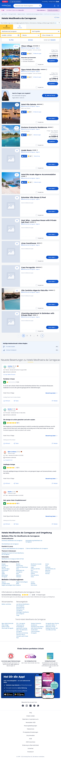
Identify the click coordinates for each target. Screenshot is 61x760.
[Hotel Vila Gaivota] (11, 113)
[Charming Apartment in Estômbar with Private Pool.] (11, 322)
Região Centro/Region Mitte (22, 582)
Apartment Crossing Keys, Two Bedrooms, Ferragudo (21, 629)
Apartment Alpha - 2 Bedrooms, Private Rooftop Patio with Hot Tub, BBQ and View (52, 627)
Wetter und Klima (6, 604)
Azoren (33, 582)
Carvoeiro (33, 565)
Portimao (47, 572)
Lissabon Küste (6, 583)
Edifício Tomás (5, 626)
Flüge (17, 615)
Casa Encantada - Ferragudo (35, 632)
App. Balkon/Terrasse (10, 374)
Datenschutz (30, 729)
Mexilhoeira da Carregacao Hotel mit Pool (13, 559)
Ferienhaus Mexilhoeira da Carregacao (12, 540)
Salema (33, 573)
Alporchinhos (34, 572)
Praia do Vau (19, 565)
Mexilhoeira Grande (36, 564)
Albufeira (18, 575)
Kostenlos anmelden (53, 10)
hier (55, 23)
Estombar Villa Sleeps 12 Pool (33, 197)
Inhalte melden (30, 716)
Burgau (4, 564)
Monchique (5, 575)
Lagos (32, 567)
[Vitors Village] (11, 55)
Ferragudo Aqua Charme (52, 623)
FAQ (30, 712)
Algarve (4, 582)
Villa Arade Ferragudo (7, 628)
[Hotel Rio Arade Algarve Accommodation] (11, 183)
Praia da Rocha (35, 575)
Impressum (30, 751)
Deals (4, 1)
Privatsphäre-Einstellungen (30, 732)
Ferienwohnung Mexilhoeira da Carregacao (34, 541)
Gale (46, 565)
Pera (32, 570)
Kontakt (44, 1)
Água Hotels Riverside (30, 70)
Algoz (3, 572)
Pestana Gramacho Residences (34, 127)
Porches (47, 573)
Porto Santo (34, 585)
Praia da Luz (5, 565)
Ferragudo (4, 576)
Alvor (17, 573)
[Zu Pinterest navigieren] (34, 705)
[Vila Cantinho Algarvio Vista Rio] (11, 299)
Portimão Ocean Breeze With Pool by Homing (37, 627)
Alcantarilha (5, 570)
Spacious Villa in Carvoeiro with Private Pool (22, 636)
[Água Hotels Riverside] (11, 78)
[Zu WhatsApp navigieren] (38, 705)
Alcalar (47, 564)
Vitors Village (26, 46)
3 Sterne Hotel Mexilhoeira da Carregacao (37, 548)
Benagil (4, 567)
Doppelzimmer (8, 460)
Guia (17, 569)
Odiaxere (18, 576)
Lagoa (3, 573)
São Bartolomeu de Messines (50, 569)
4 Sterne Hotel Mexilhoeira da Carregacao (13, 548)
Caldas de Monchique (22, 567)
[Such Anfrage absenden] (40, 6)
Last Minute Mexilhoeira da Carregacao (22, 604)
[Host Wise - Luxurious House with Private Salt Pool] (11, 229)
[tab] (6, 27)
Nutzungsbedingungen (30, 725)
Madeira (18, 585)
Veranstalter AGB (30, 722)
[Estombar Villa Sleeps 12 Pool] (11, 206)
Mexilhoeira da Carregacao (20, 571)
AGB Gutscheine (30, 742)
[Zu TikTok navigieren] (30, 705)
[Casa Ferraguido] (11, 276)
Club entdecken (41, 10)
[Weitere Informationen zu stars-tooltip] (39, 46)
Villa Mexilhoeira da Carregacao (10, 544)
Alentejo (33, 583)
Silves (32, 576)
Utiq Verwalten (30, 735)
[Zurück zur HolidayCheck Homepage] (6, 6)
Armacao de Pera (35, 569)
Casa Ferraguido (28, 267)
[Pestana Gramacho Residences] (11, 136)
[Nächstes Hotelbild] (18, 55)
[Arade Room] (11, 159)
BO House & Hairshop (22, 633)
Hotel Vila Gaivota (28, 104)
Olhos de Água (5, 569)
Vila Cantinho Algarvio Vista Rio (34, 290)
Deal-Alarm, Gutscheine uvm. (30, 719)
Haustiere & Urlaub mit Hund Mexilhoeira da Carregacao (13, 553)
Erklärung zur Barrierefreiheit (30, 745)
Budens (18, 564)
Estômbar (47, 567)
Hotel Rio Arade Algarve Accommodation (38, 174)
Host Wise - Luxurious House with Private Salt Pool (38, 221)
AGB (30, 738)
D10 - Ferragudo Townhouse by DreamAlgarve (20, 625)
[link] (54, 5)
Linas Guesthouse (28, 243)
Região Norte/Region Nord (9, 585)
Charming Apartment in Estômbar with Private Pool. (37, 314)
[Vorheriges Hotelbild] (4, 55)
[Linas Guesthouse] (11, 252)
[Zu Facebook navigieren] (23, 705)
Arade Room (26, 150)
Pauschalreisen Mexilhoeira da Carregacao (20, 609)
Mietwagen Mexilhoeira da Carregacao (22, 612)
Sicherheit (30, 748)
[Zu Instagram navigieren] (26, 705)
